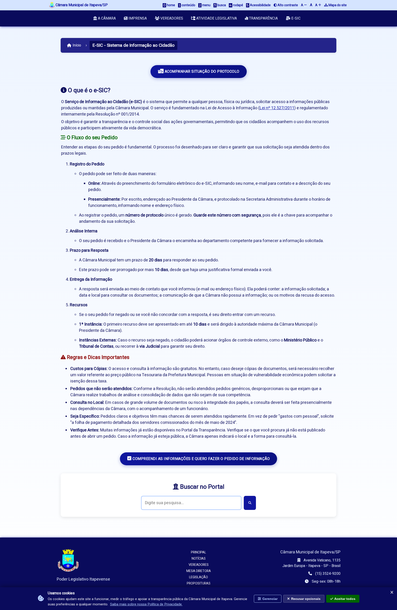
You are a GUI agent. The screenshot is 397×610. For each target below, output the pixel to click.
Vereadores (171, 18)
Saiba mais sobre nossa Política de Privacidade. (146, 604)
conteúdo (188, 5)
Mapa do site (337, 5)
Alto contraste (287, 5)
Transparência (263, 18)
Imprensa (137, 18)
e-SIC (295, 18)
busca (221, 5)
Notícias (199, 558)
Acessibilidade (260, 5)
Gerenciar (270, 599)
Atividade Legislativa (216, 18)
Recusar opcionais (305, 599)
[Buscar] (250, 503)
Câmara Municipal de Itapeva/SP (81, 5)
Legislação (198, 577)
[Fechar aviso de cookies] (391, 592)
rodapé (237, 5)
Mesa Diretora (198, 571)
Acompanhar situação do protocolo (201, 71)
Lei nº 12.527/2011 (277, 108)
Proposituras (198, 583)
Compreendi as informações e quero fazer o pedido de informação (201, 459)
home (170, 5)
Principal (198, 552)
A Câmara (106, 18)
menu (205, 5)
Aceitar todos (344, 599)
